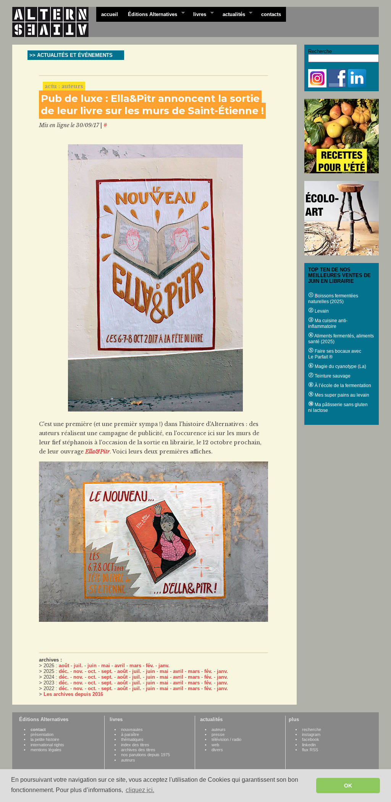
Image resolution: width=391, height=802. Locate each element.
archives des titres (138, 749)
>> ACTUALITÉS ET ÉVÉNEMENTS (71, 55)
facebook (310, 739)
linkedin (309, 744)
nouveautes (132, 729)
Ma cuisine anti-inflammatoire (327, 323)
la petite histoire (45, 739)
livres (197, 13)
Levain (321, 311)
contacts (271, 14)
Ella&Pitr (97, 451)
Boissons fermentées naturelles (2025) (333, 298)
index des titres (135, 744)
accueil (109, 14)
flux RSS (310, 749)
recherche (311, 729)
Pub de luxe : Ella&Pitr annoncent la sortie (150, 98)
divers (217, 749)
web (215, 744)
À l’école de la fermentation (342, 385)
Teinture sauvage (332, 376)
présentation (42, 734)
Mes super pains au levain (341, 395)
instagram (311, 734)
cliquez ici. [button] (140, 790)
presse (218, 734)
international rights (47, 744)
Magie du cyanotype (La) (339, 366)
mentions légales (46, 749)
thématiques (132, 739)
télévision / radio (226, 739)
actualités (231, 13)
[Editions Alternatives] (54, 22)
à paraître (130, 734)
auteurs (128, 760)
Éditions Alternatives (150, 13)
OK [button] (348, 786)
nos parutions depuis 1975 (145, 754)
